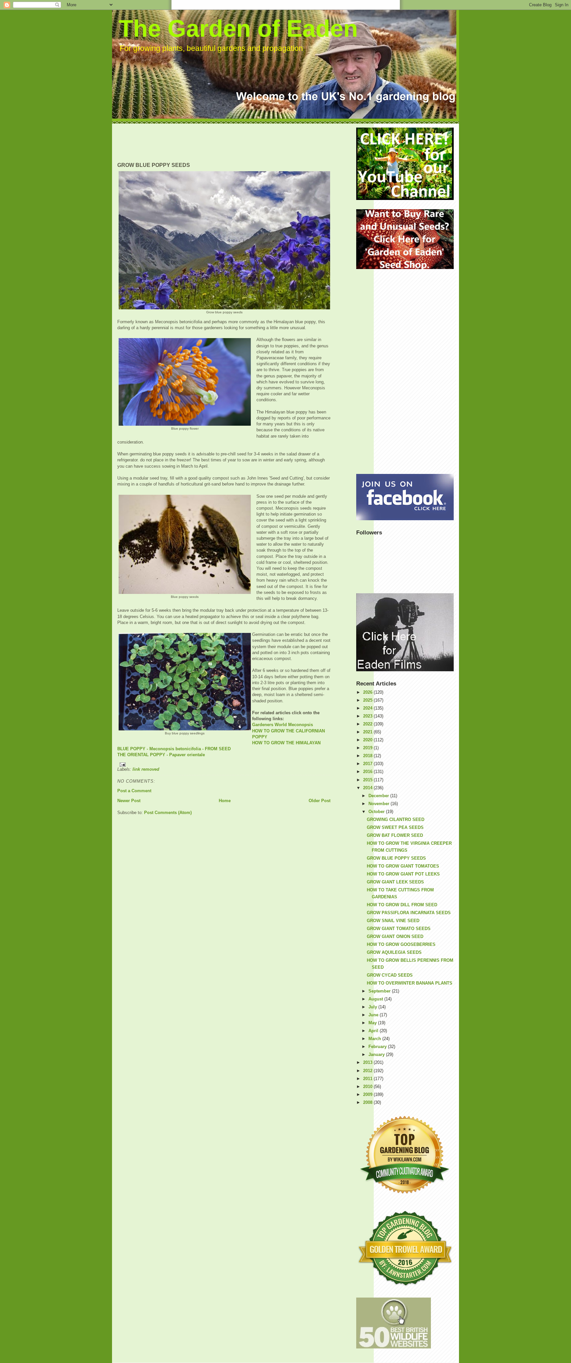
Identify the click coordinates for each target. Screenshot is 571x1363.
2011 (368, 1078)
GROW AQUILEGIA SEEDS (394, 952)
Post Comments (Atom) (168, 812)
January (377, 1054)
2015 (368, 779)
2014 (368, 787)
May (373, 1022)
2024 (368, 708)
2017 (368, 763)
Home (225, 800)
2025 (368, 700)
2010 (368, 1086)
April (374, 1030)
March (375, 1038)
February (378, 1046)
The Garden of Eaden (238, 28)
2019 (368, 747)
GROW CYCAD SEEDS (390, 975)
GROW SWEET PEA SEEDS (395, 827)
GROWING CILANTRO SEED (395, 819)
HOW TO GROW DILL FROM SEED (402, 904)
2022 (368, 723)
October (377, 811)
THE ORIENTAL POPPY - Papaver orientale (161, 754)
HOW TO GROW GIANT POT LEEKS (403, 874)
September (380, 991)
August (376, 998)
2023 (368, 716)
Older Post (319, 800)
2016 (368, 771)
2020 (368, 739)
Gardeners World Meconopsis (282, 724)
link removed (146, 769)
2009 (368, 1094)
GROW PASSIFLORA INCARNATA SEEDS (409, 912)
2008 (368, 1102)
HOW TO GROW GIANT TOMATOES (403, 866)
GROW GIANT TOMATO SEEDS (399, 928)
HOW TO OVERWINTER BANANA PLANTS (409, 983)
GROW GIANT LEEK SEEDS (395, 881)
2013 (368, 1062)
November (379, 803)
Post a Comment (134, 790)
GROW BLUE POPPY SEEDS (396, 858)
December (379, 795)
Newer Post (128, 800)
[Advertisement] (237, 142)
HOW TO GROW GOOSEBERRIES (401, 944)
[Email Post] (223, 764)
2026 (368, 692)
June (374, 1014)
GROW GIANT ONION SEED (395, 936)
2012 (368, 1070)
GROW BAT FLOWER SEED (395, 835)
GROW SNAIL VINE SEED (393, 920)
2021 (368, 731)
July (373, 1006)
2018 (368, 755)
